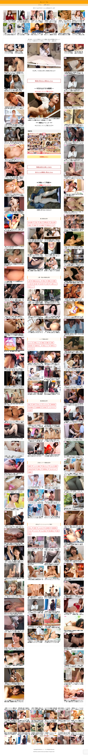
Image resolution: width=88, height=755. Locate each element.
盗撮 (35, 225)
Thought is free (51, 751)
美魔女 (49, 281)
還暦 (54, 281)
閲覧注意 (46, 222)
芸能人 (39, 469)
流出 (41, 222)
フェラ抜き (43, 531)
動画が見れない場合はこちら (44, 81)
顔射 (35, 528)
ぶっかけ (40, 528)
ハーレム (46, 404)
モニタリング (53, 469)
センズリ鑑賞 (53, 466)
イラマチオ (31, 348)
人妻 (29, 281)
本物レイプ (36, 342)
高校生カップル (50, 225)
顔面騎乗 (38, 407)
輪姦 (43, 342)
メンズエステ (51, 407)
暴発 (57, 531)
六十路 (47, 284)
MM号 (29, 466)
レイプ (30, 342)
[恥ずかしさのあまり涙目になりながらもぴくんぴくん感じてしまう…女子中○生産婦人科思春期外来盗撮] (44, 143)
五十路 (41, 284)
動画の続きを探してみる (44, 167)
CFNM (44, 407)
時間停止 (45, 469)
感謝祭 (30, 472)
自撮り (30, 225)
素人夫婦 (53, 222)
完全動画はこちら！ (44, 156)
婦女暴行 (30, 345)
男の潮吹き (31, 407)
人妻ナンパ (53, 284)
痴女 (29, 404)
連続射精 (54, 528)
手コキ (30, 531)
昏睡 (47, 342)
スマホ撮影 (41, 225)
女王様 (30, 410)
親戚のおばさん (36, 281)
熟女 (44, 281)
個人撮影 (30, 222)
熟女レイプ (45, 345)
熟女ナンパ (31, 287)
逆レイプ (39, 404)
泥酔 (52, 342)
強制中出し (37, 345)
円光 (36, 222)
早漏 (29, 534)
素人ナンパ (45, 466)
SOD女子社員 (31, 469)
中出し (30, 528)
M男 (34, 404)
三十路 (30, 284)
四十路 (35, 284)
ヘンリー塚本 (37, 466)
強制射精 (53, 404)
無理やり (53, 345)
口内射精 (47, 528)
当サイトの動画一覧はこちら (44, 172)
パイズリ (36, 531)
